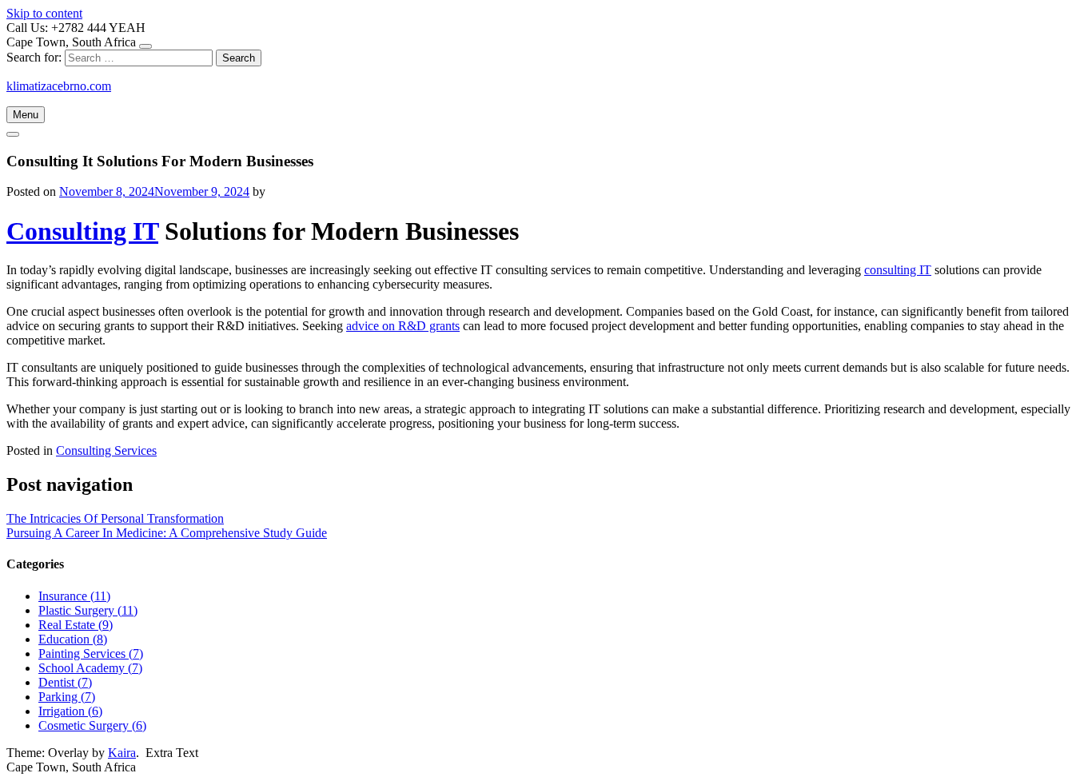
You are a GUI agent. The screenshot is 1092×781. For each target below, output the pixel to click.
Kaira (122, 752)
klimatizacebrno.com (58, 86)
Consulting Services (106, 450)
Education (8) (72, 639)
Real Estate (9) (75, 625)
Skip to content (44, 13)
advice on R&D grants (403, 326)
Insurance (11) (74, 596)
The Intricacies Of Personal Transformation (115, 518)
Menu (25, 115)
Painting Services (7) (90, 653)
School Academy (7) (90, 668)
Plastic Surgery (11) (87, 610)
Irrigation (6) (70, 711)
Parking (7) (66, 696)
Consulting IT (82, 231)
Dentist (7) (65, 682)
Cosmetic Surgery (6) (92, 725)
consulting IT (897, 270)
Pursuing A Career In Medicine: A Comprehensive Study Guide (166, 533)
